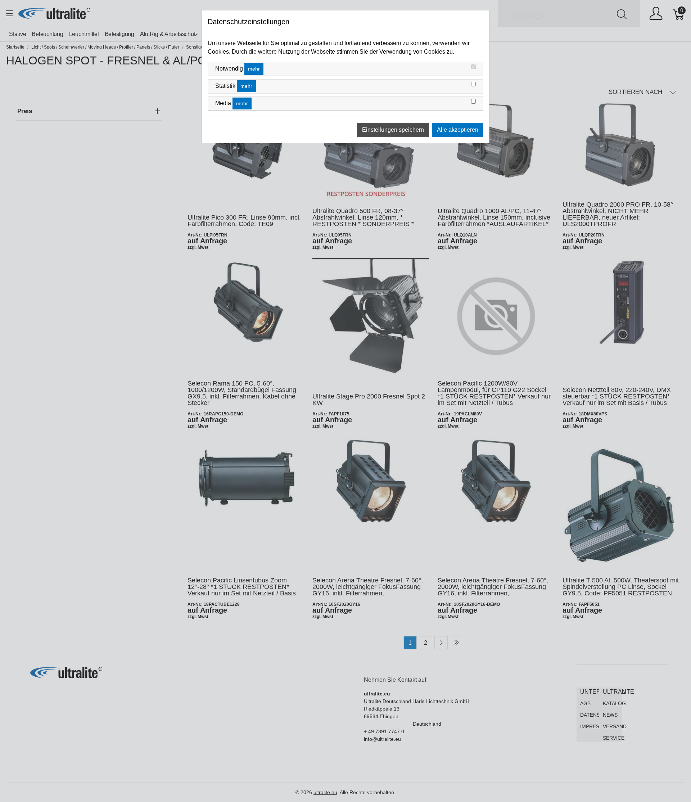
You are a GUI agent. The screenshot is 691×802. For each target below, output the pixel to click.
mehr (254, 69)
